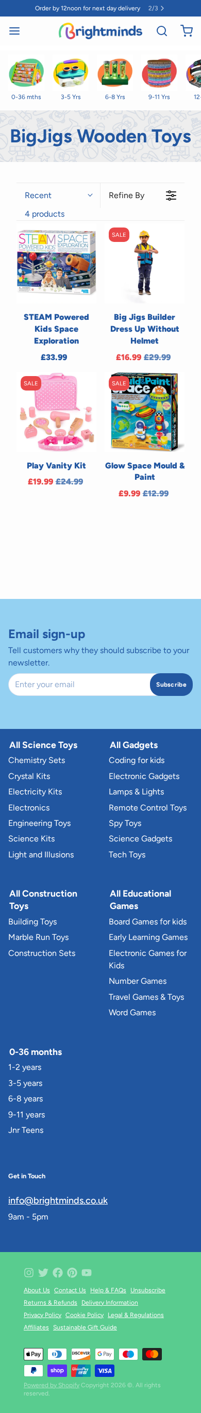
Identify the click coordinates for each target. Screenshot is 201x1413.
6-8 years (25, 1098)
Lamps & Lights (136, 792)
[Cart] (182, 31)
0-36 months (35, 1051)
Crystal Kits (29, 776)
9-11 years (26, 1114)
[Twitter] (43, 1273)
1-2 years (24, 1067)
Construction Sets (41, 953)
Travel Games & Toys (146, 997)
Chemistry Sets (36, 760)
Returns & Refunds (50, 1302)
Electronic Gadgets (144, 776)
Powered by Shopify (51, 1385)
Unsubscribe (147, 1290)
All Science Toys (43, 744)
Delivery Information (109, 1302)
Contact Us (70, 1290)
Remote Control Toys (148, 808)
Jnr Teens (25, 1130)
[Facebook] (58, 1273)
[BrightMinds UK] (100, 31)
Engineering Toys (39, 823)
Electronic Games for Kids (148, 959)
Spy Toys (125, 823)
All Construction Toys (43, 899)
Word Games (132, 1012)
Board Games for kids (148, 922)
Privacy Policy (42, 1315)
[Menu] (18, 31)
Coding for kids (136, 760)
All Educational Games (140, 899)
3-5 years (25, 1083)
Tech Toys (127, 854)
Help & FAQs (108, 1290)
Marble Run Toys (38, 937)
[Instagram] (29, 1273)
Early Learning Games (148, 937)
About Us (37, 1290)
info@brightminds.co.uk (58, 1200)
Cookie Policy (84, 1315)
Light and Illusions (41, 854)
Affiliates (36, 1327)
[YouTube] (86, 1273)
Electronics (28, 808)
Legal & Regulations (136, 1315)
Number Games (137, 981)
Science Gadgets (140, 838)
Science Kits (31, 838)
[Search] (157, 31)
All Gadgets (134, 744)
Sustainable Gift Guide (85, 1327)
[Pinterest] (72, 1273)
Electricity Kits (35, 792)
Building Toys (32, 922)
